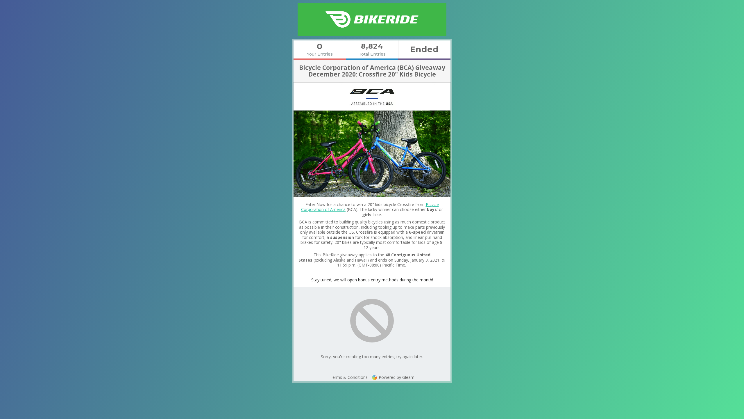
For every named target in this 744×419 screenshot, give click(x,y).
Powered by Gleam (396, 377)
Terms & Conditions (349, 377)
